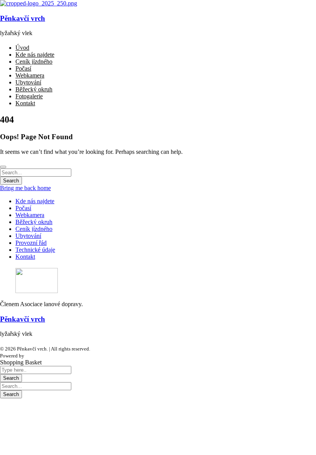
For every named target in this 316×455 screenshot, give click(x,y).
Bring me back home (25, 188)
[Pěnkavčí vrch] (38, 3)
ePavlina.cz (37, 356)
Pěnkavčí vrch (22, 18)
